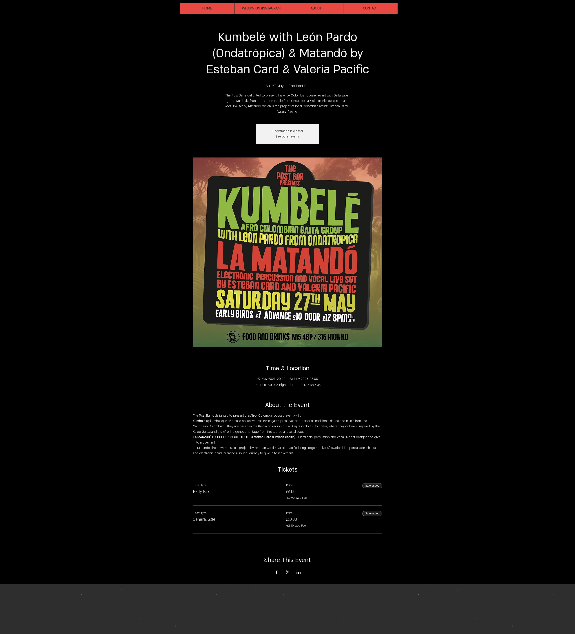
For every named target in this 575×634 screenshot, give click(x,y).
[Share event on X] (287, 572)
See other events (287, 136)
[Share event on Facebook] (276, 572)
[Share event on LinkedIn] (298, 572)
